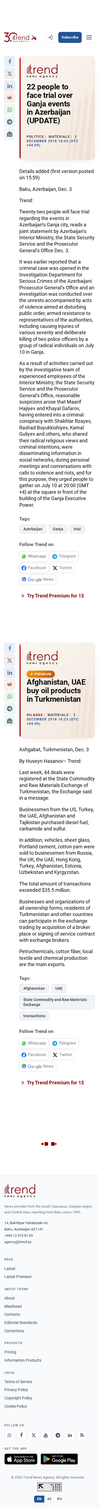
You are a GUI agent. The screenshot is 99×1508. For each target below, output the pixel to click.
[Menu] (89, 37)
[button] (9, 61)
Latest (9, 1268)
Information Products (22, 1360)
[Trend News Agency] (19, 1191)
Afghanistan (34, 988)
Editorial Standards (20, 1322)
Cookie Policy (15, 1406)
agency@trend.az (17, 1242)
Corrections (14, 1331)
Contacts (12, 1314)
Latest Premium (18, 1276)
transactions (34, 1016)
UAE (58, 988)
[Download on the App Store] (20, 1459)
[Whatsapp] (9, 1435)
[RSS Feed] (82, 1435)
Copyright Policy (18, 1398)
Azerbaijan (32, 529)
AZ (49, 1499)
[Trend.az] (20, 37)
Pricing (10, 1352)
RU (59, 1499)
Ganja (58, 529)
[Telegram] (58, 1435)
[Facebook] (21, 1435)
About (9, 1298)
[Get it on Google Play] (59, 1459)
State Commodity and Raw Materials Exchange (55, 1002)
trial (77, 529)
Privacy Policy (16, 1390)
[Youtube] (46, 1435)
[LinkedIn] (70, 1435)
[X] (33, 1435)
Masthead (13, 1306)
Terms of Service (18, 1382)
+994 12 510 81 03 (18, 1235)
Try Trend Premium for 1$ (55, 596)
